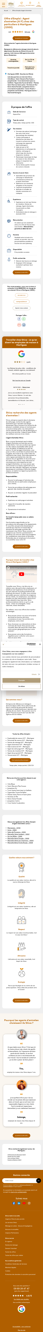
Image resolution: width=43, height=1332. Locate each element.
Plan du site (21, 1330)
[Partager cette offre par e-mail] (19, 325)
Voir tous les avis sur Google (21, 380)
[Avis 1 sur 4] (19, 404)
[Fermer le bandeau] (40, 644)
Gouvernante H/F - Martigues (18, 755)
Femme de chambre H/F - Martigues (20, 751)
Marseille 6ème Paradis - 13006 (18, 838)
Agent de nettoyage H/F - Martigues (20, 749)
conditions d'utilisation (7, 1186)
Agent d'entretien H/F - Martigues (19, 744)
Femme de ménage (11, 1245)
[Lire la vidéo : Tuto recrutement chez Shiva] (21, 574)
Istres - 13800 (12, 830)
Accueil (6, 10)
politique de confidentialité (25, 1184)
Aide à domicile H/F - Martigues (19, 747)
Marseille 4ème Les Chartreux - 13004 (21, 840)
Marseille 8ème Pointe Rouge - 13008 (20, 843)
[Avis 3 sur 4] (22, 404)
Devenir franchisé (11, 1248)
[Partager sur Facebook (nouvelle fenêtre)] (19, 319)
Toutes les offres (10, 1252)
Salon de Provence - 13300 (17, 832)
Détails (34, 674)
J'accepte (21, 680)
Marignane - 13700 (14, 828)
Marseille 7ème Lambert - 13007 (19, 834)
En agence (8, 1241)
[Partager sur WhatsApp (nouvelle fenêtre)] (24, 319)
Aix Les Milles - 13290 (15, 836)
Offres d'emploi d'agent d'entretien (22, 10)
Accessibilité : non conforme (21, 1326)
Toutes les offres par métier (14, 1255)
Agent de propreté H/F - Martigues (20, 753)
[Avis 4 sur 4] (24, 404)
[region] (21, 394)
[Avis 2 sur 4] (21, 404)
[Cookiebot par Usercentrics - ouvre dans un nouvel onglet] (27, 644)
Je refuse (21, 686)
